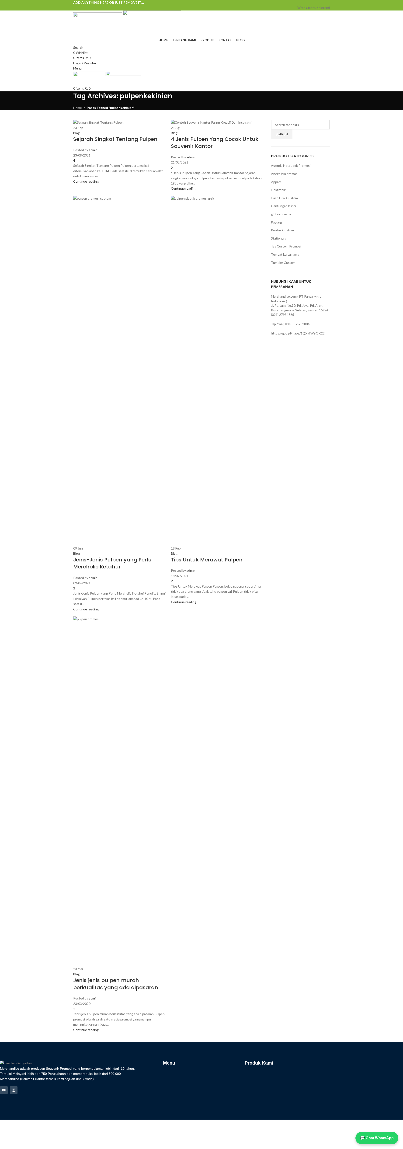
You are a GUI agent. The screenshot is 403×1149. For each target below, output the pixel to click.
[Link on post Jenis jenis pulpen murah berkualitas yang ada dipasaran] (201, 560)
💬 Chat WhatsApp (377, 1138)
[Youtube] (4, 1090)
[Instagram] (13, 1090)
